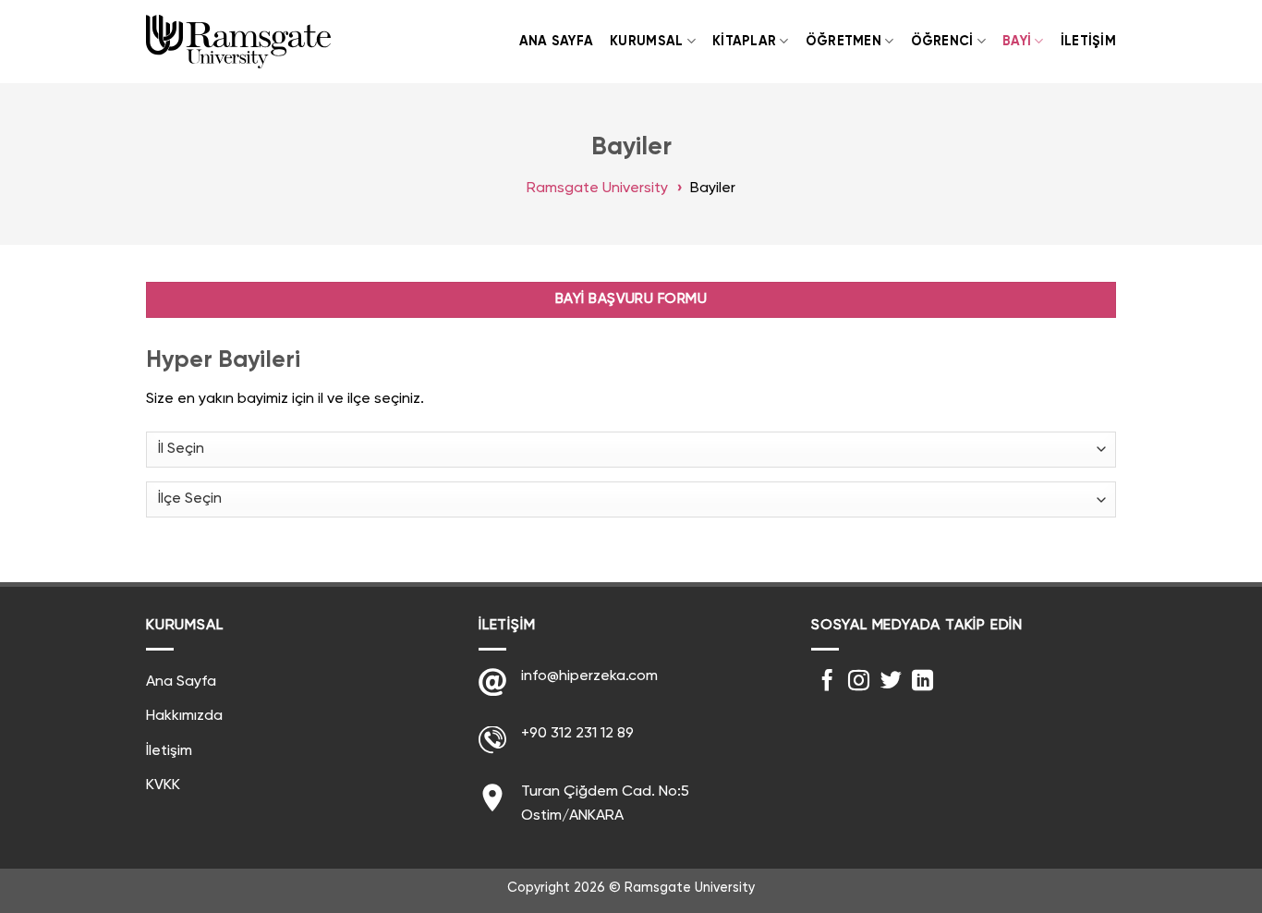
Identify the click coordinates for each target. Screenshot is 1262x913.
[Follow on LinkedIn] (922, 682)
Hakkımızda (184, 716)
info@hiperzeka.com (589, 676)
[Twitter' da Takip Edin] (891, 682)
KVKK (163, 785)
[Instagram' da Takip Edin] (858, 682)
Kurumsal (646, 41)
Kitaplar (744, 41)
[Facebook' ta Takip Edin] (827, 682)
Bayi (1016, 41)
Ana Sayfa (556, 41)
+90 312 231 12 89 (577, 733)
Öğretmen (843, 41)
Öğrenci (942, 41)
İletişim (1088, 41)
